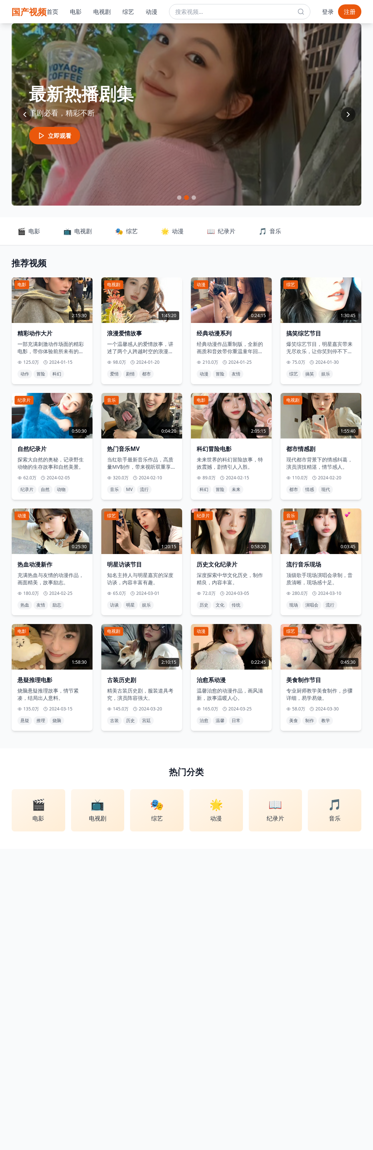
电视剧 (102, 12)
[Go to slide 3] (193, 197)
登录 (328, 12)
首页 (52, 12)
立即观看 (59, 136)
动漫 (151, 12)
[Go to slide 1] (179, 197)
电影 (76, 12)
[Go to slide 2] (186, 197)
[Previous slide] (24, 114)
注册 (350, 12)
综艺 (128, 12)
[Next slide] (348, 114)
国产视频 (29, 11)
